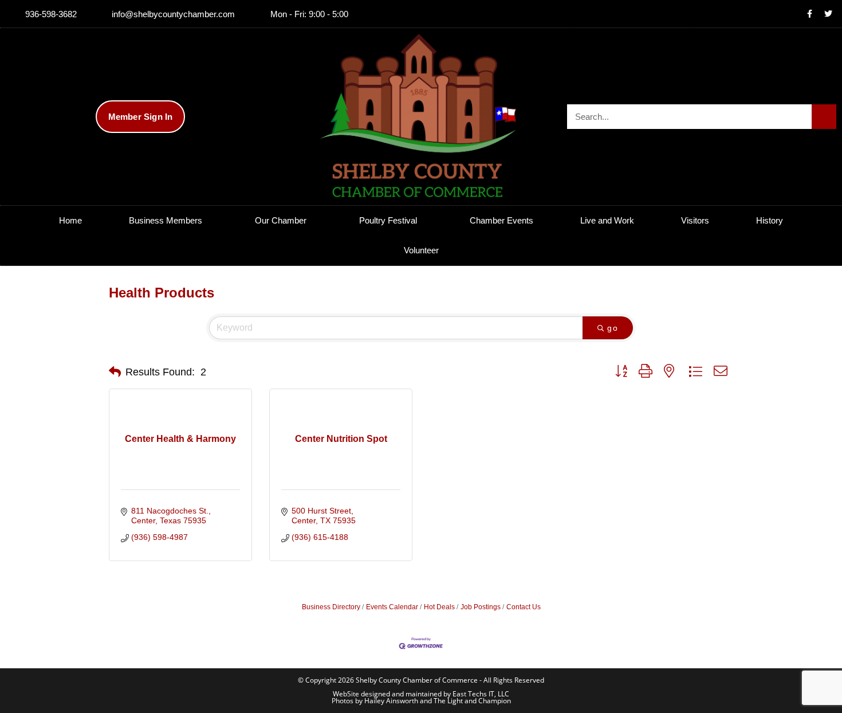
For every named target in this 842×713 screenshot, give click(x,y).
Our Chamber (280, 220)
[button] (115, 372)
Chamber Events (501, 220)
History (769, 220)
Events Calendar (392, 607)
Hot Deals (439, 607)
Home (70, 220)
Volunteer (421, 250)
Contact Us (523, 607)
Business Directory (331, 607)
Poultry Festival (388, 220)
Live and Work (607, 220)
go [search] (612, 327)
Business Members (165, 220)
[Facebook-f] (809, 14)
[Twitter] (828, 14)
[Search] (824, 116)
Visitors (695, 220)
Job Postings (481, 607)
